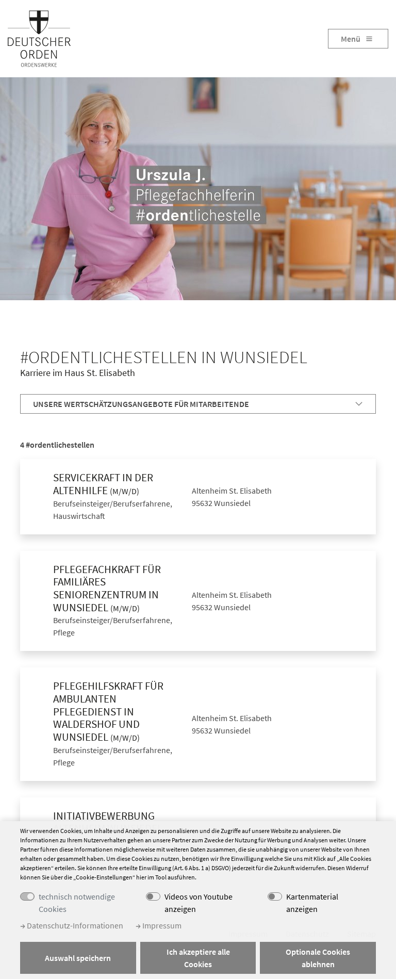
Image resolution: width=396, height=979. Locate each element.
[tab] (198, 404)
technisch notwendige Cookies (77, 902)
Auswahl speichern (78, 958)
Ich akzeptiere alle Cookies (198, 958)
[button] (198, 404)
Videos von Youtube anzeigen (198, 902)
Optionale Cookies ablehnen (318, 958)
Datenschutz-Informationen (74, 925)
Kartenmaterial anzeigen (312, 902)
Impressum (161, 925)
